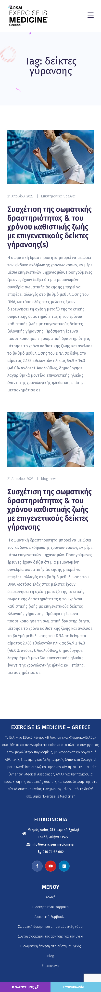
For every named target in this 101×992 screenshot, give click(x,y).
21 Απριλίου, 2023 (20, 196)
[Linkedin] (64, 866)
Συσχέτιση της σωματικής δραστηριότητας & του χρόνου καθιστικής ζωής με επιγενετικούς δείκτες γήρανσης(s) (49, 227)
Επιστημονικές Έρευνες (58, 196)
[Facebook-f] (37, 866)
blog (44, 479)
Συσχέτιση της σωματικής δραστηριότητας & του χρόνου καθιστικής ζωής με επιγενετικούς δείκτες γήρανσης (49, 510)
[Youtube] (50, 866)
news (53, 479)
